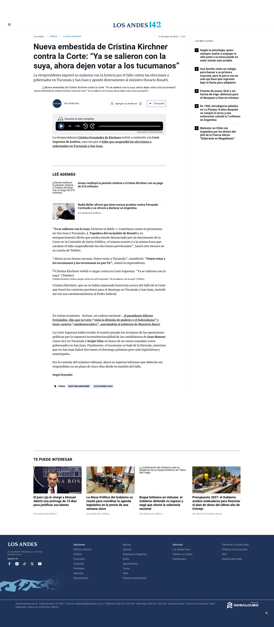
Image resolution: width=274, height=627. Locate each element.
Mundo (127, 544)
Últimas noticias (82, 549)
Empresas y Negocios (135, 554)
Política (53, 36)
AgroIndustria (130, 563)
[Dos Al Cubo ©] (242, 607)
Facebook (9, 564)
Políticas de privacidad (234, 549)
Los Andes (38, 36)
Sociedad (78, 563)
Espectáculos (80, 578)
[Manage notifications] (266, 612)
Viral (125, 573)
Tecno (126, 568)
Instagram (17, 564)
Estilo (126, 558)
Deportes (78, 573)
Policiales (78, 568)
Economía (79, 558)
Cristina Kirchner (78, 386)
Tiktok (24, 564)
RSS (224, 554)
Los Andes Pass (181, 549)
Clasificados (179, 558)
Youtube (40, 564)
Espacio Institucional (134, 578)
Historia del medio (232, 558)
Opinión (127, 549)
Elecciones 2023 (103, 386)
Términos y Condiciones (235, 544)
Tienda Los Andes (182, 554)
